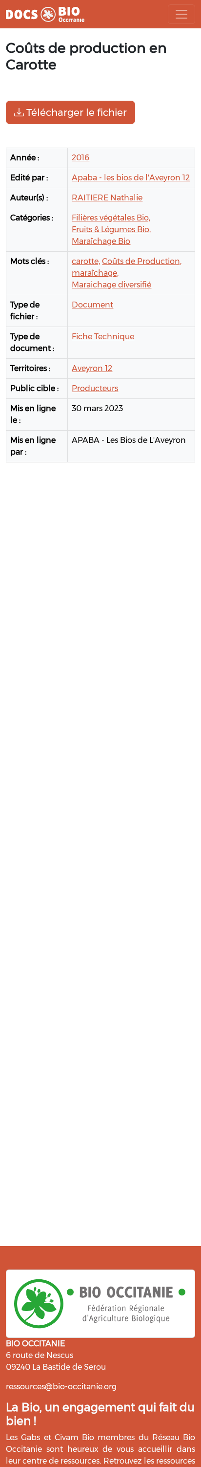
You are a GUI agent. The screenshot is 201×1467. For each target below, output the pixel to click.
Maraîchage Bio (101, 241)
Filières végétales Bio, (111, 217)
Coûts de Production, (141, 261)
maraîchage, (95, 273)
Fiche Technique (103, 336)
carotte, (86, 261)
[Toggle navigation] (181, 14)
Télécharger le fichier (75, 112)
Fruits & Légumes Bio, (111, 229)
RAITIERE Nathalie (107, 197)
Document (92, 304)
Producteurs (95, 388)
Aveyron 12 (92, 368)
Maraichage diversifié (111, 284)
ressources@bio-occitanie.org (61, 1386)
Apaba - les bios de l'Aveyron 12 (131, 177)
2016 (80, 157)
